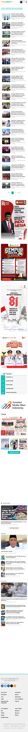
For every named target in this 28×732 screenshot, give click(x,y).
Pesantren (4, 581)
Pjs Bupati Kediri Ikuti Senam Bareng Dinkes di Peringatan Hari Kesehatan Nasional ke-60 (18, 86)
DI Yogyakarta (4, 708)
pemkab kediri (9, 388)
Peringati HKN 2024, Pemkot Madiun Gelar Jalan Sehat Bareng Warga (18, 68)
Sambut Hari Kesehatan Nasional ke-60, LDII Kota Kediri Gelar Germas (18, 42)
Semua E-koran (14, 452)
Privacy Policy (7, 728)
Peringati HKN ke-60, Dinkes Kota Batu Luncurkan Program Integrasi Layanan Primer (18, 59)
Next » (19, 192)
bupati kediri (9, 384)
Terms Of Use (14, 728)
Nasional (3, 533)
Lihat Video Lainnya (14, 528)
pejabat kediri (9, 380)
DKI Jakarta (4, 694)
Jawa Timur (4, 692)
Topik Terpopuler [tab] (7, 373)
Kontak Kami (20, 728)
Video (2, 699)
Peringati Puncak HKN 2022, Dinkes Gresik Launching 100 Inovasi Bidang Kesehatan (18, 166)
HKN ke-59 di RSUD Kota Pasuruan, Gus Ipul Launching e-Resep (18, 157)
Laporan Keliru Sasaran (6, 551)
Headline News (4, 717)
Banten (17, 694)
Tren (2, 696)
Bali (2, 710)
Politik (2, 713)
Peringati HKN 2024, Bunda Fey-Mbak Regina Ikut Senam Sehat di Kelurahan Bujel (18, 95)
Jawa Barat (18, 692)
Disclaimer (23, 726)
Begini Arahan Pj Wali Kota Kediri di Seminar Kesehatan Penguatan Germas (17, 139)
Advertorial (18, 696)
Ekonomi (17, 713)
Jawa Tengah (18, 708)
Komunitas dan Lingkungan (4, 702)
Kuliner (2, 715)
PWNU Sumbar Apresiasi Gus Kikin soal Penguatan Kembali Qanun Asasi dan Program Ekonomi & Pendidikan (14, 611)
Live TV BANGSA (19, 699)
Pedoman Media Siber (14, 726)
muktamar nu (9, 377)
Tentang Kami (6, 726)
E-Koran (3, 414)
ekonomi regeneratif (11, 392)
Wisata (16, 715)
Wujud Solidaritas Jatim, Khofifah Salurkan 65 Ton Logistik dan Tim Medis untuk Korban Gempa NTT (16, 562)
